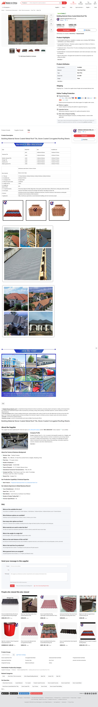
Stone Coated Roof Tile (6, 657)
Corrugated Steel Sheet (30, 657)
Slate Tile (58, 676)
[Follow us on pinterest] (93, 693)
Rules (95, 7)
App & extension (79, 7)
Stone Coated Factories (53, 683)
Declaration (64, 702)
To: (8, 570)
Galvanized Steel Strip (6, 660)
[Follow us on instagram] (89, 693)
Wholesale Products (49, 697)
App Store (5, 693)
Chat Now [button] (87, 30)
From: (8, 566)
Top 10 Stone (35, 686)
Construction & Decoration (11, 10)
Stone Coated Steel (65, 683)
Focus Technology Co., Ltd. (39, 702)
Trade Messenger (24, 693)
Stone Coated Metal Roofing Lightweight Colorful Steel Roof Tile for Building (48, 615)
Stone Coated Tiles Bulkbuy (56, 686)
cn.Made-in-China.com (62, 699)
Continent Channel (65, 697)
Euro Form (51, 660)
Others (50, 663)
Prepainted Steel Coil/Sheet (79, 657)
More (2, 689)
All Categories (6, 7)
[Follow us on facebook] (85, 693)
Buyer (63, 7)
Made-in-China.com (43, 699)
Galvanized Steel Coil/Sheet (55, 657)
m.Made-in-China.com (52, 699)
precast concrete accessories (79, 660)
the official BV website (34, 429)
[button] (60, 2)
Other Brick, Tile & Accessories (14, 676)
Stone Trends (44, 686)
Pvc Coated (28, 683)
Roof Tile (33, 10)
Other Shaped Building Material (31, 676)
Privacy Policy (71, 702)
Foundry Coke (28, 660)
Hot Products (19, 697)
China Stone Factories (7, 683)
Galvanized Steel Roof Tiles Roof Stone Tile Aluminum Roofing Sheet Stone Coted (68, 615)
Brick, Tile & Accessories (24, 10)
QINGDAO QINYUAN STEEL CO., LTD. (68, 18)
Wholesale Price (57, 697)
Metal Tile (39, 10)
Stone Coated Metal (77, 683)
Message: (7, 573)
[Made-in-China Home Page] (9, 2)
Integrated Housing (5, 663)
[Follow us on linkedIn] (96, 693)
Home (2, 10)
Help (71, 7)
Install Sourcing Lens (37, 693)
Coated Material (18, 683)
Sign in (95, 3)
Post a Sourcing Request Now (41, 585)
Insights (79, 697)
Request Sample (80, 33)
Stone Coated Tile (25, 686)
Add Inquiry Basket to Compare (28, 56)
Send (12, 585)
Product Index (73, 697)
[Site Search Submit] (64, 2)
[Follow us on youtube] (91, 693)
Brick (4, 676)
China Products (27, 697)
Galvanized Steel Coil (32, 482)
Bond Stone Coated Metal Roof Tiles (11, 686)
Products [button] (24, 3)
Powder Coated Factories (39, 683)
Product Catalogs (22, 654)
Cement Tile (50, 676)
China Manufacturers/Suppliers (37, 697)
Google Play (13, 693)
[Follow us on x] (87, 693)
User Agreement (57, 702)
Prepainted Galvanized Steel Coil (19, 482)
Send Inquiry (66, 30)
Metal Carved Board (29, 663)
